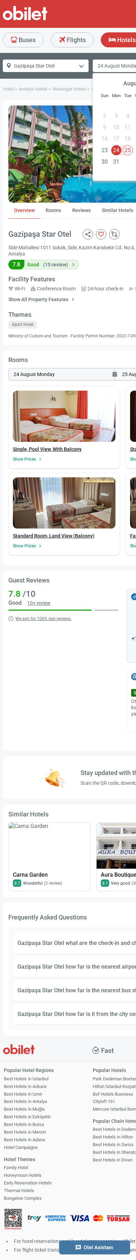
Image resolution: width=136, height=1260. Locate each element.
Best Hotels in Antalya (25, 1101)
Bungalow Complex (22, 1198)
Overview (24, 210)
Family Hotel (16, 1167)
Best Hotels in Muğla (24, 1109)
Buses (26, 40)
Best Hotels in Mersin (25, 1132)
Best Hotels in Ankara (25, 1086)
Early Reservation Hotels (28, 1182)
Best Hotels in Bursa (24, 1124)
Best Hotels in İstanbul (26, 1078)
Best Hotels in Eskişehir (27, 1116)
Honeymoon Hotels (22, 1175)
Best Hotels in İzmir (23, 1094)
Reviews (81, 210)
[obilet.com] (42, 19)
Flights (75, 40)
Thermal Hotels (19, 1190)
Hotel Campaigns (21, 1147)
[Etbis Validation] (13, 1220)
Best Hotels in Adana (24, 1139)
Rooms (53, 210)
